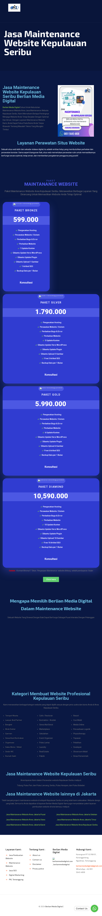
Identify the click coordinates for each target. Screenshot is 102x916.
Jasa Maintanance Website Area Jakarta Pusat (25, 814)
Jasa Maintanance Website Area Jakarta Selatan (76, 814)
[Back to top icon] (51, 900)
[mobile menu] (92, 7)
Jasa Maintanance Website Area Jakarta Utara (25, 820)
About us (36, 855)
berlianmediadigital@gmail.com (89, 866)
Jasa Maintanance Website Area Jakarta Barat (25, 825)
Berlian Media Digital (11, 107)
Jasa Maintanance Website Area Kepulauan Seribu (76, 825)
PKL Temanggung (16, 879)
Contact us (37, 860)
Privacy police (38, 868)
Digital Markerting (16, 875)
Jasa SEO (13, 870)
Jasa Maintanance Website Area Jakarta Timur (76, 820)
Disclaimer (37, 864)
